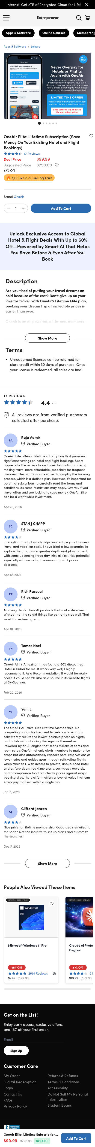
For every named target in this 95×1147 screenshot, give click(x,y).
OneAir (19, 196)
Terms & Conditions (64, 1081)
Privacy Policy (15, 1105)
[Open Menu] (7, 17)
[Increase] (23, 208)
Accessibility (58, 1087)
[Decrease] (8, 208)
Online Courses (53, 32)
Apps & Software (18, 32)
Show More (47, 337)
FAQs (8, 1099)
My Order (12, 1075)
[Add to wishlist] (91, 135)
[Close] (86, 4)
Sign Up (16, 1050)
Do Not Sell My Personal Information (68, 1096)
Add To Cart (61, 208)
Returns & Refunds (63, 1075)
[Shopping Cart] (87, 17)
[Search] (78, 17)
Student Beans (60, 1105)
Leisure (35, 46)
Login (8, 1087)
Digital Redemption (20, 1081)
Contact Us (13, 1093)
